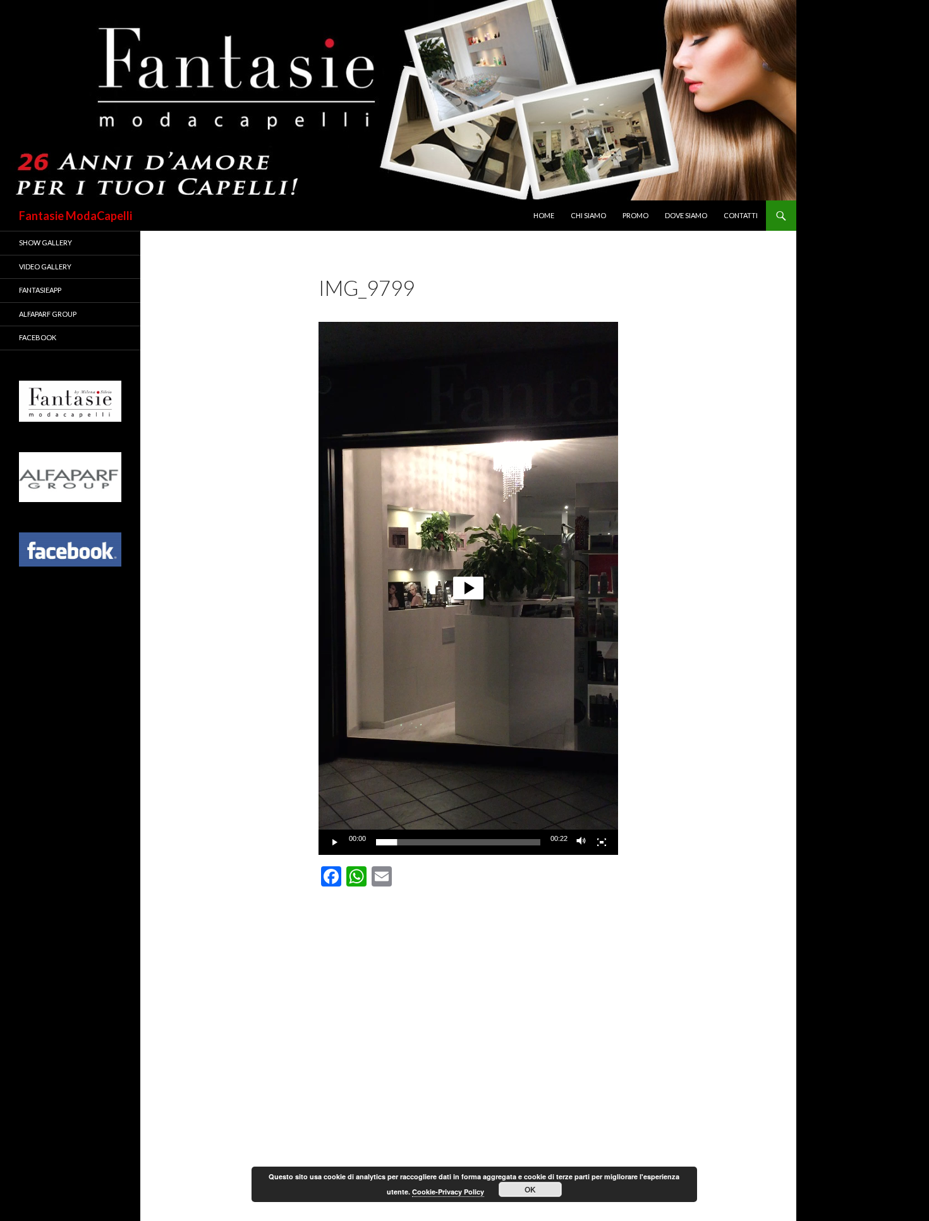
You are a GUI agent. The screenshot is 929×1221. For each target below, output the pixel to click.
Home (543, 215)
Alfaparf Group (47, 314)
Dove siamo (686, 215)
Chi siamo (588, 215)
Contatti (741, 215)
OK (530, 1189)
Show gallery (45, 242)
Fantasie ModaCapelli (75, 216)
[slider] (458, 842)
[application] (468, 588)
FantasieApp (40, 290)
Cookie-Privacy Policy (448, 1191)
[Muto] (581, 842)
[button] (468, 588)
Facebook (37, 337)
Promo (635, 215)
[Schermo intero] (601, 842)
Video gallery (45, 266)
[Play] (335, 842)
